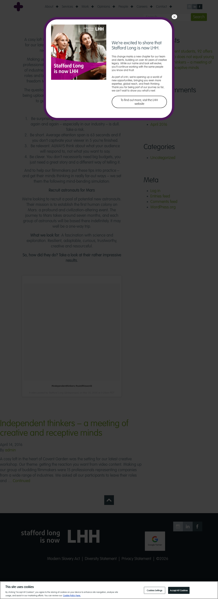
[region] (109, 590)
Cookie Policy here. (72, 595)
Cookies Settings (154, 590)
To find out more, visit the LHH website (139, 102)
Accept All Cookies (179, 590)
